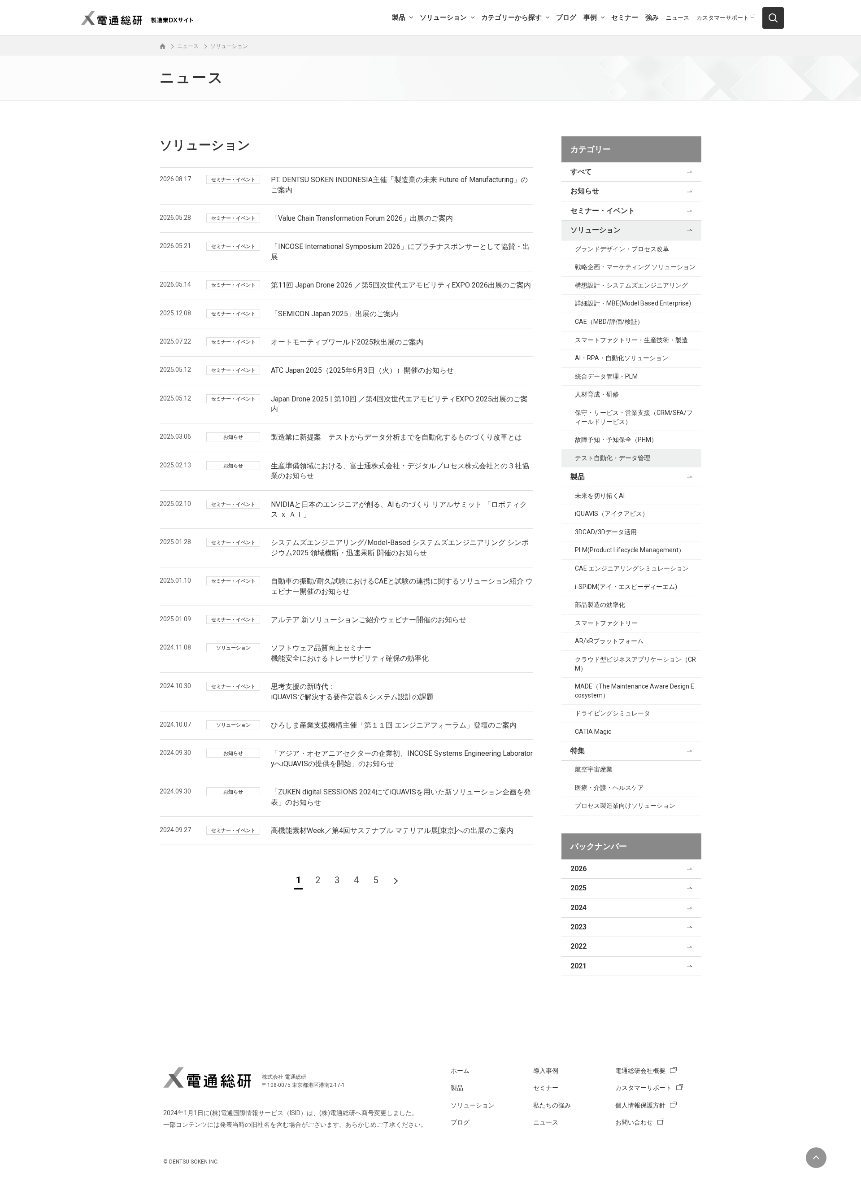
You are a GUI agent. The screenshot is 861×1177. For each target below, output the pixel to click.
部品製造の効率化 (600, 604)
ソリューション (443, 17)
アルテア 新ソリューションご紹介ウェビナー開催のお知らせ (368, 619)
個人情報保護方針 (640, 1105)
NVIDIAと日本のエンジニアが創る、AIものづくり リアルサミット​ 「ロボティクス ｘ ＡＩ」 (399, 509)
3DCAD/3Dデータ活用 (606, 532)
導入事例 (545, 1070)
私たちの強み (552, 1105)
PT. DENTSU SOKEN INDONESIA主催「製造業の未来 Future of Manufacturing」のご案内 (399, 184)
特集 (577, 750)
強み (652, 17)
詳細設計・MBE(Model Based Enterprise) (633, 303)
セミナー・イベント (602, 210)
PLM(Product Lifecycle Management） (630, 550)
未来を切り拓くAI (600, 495)
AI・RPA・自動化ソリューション (621, 358)
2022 (578, 946)
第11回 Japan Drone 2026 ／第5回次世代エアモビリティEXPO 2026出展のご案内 (401, 285)
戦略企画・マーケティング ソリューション (635, 266)
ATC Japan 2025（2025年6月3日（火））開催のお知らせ (362, 370)
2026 (578, 868)
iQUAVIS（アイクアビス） (611, 513)
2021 (578, 966)
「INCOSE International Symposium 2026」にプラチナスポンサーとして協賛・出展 (400, 251)
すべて (581, 171)
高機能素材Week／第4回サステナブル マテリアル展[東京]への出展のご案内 (392, 830)
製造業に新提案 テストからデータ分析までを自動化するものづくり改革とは (396, 437)
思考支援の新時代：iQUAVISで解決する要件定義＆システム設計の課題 (352, 691)
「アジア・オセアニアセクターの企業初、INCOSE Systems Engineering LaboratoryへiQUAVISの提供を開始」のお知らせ (402, 758)
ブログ (566, 17)
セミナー (624, 17)
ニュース (677, 17)
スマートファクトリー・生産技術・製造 (631, 340)
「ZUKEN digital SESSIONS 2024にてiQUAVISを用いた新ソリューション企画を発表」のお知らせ (401, 797)
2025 (578, 888)
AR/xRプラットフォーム (609, 641)
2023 (578, 927)
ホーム (460, 1070)
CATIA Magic (593, 731)
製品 (398, 17)
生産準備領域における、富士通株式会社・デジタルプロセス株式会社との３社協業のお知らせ (400, 471)
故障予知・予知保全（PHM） (616, 439)
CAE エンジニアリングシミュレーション (632, 568)
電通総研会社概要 (640, 1070)
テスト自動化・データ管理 (612, 458)
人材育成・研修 (597, 394)
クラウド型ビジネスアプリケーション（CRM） (635, 664)
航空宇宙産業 (594, 769)
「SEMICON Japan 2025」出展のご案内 (334, 314)
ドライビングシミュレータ (612, 713)
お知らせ (584, 191)
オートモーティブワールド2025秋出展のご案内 (347, 342)
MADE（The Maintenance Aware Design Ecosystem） (634, 691)
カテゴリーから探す (511, 17)
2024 (578, 907)
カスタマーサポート (722, 17)
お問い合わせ (634, 1122)
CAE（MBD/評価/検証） (609, 321)
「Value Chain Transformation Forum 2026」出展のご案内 (362, 218)
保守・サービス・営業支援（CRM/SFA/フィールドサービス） (634, 417)
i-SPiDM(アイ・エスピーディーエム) (626, 586)
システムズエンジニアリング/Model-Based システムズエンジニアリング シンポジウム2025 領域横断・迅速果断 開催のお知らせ (400, 547)
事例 (590, 17)
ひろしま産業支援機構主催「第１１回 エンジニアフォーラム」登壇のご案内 (394, 725)
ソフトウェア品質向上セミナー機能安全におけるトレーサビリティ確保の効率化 (350, 653)
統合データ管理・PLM (606, 376)
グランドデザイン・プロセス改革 (622, 249)
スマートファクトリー (606, 623)
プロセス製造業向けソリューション (625, 805)
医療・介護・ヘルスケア (609, 787)
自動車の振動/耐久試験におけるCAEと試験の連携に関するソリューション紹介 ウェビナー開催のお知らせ (402, 586)
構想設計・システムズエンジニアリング (631, 285)
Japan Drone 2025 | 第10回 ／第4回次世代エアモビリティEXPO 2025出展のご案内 (399, 404)
